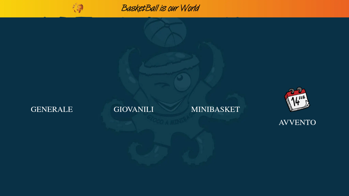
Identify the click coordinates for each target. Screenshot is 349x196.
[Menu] (8, 8)
